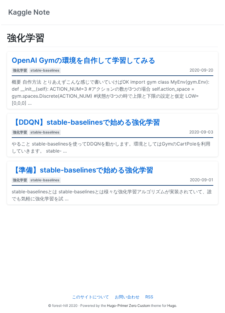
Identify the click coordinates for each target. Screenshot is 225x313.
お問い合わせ (127, 296)
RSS (149, 296)
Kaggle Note (29, 12)
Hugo (171, 305)
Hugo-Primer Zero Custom (128, 305)
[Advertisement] (112, 250)
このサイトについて (90, 296)
